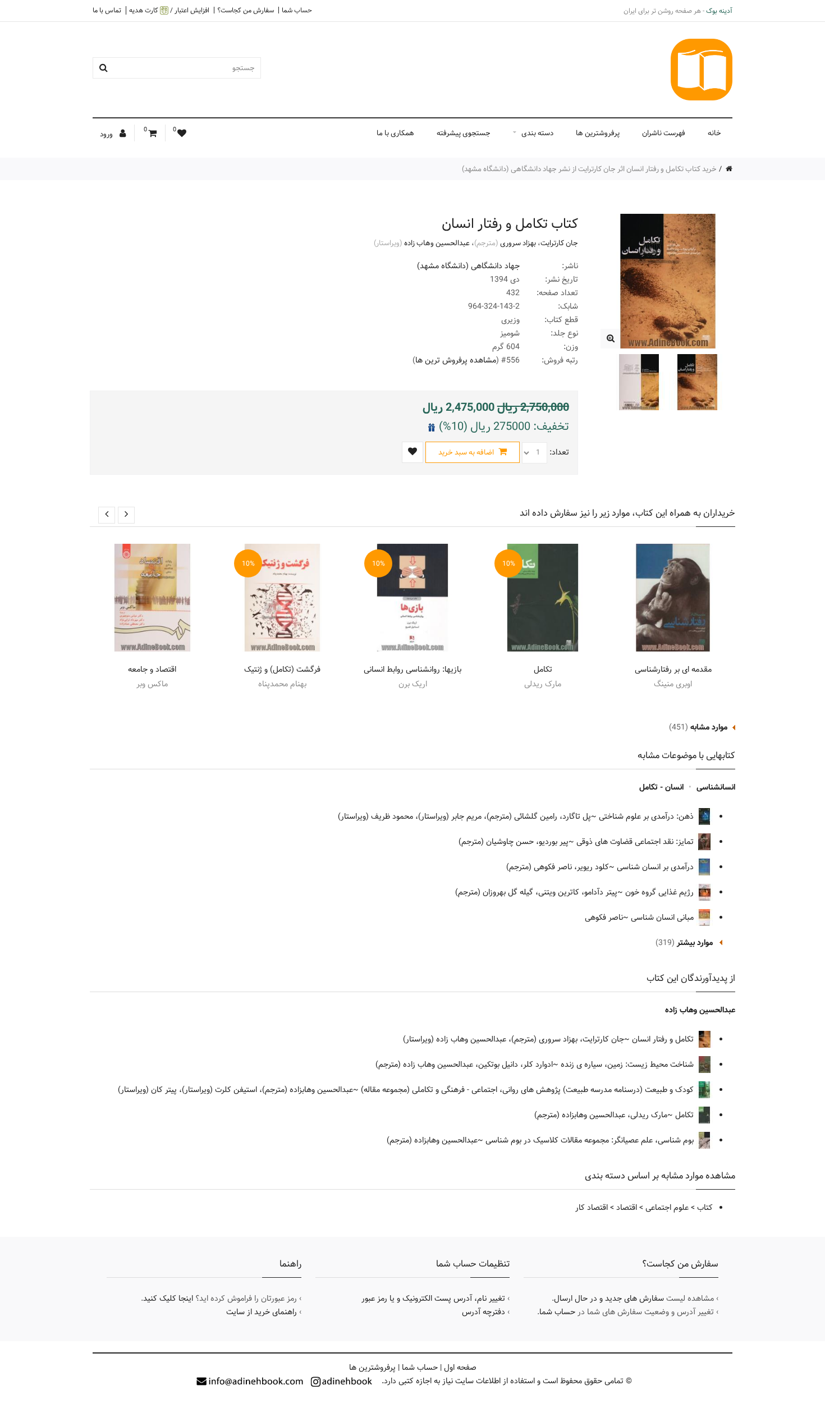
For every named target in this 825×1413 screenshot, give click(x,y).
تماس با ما (107, 10)
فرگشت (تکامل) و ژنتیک (282, 669)
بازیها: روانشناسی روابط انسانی (412, 669)
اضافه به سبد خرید (467, 452)
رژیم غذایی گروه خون (660, 892)
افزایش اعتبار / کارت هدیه (169, 10)
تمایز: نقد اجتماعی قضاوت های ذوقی (636, 841)
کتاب (705, 1207)
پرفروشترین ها (598, 133)
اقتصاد (626, 1207)
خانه (714, 133)
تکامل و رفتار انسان (664, 1039)
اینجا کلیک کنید (168, 1298)
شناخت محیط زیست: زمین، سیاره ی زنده (628, 1064)
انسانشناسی (715, 787)
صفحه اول (460, 1367)
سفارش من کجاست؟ (245, 10)
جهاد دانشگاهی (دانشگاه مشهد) (468, 266)
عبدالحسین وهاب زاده (437, 243)
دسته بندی (537, 133)
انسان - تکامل (661, 787)
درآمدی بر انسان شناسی (656, 867)
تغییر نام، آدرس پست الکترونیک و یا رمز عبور (433, 1298)
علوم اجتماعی (667, 1207)
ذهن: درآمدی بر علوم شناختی (647, 816)
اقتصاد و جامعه (152, 669)
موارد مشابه (708, 727)
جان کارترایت (559, 243)
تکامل (543, 669)
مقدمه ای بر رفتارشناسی (673, 669)
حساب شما (297, 10)
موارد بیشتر (695, 942)
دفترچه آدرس (483, 1312)
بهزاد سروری (518, 243)
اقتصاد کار (591, 1207)
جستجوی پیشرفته (464, 133)
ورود (107, 134)
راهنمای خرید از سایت (261, 1312)
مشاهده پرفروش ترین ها (455, 360)
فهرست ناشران (663, 133)
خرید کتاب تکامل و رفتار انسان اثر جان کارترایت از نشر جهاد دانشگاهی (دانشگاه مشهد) (589, 169)
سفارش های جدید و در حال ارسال (609, 1298)
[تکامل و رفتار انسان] (610, 338)
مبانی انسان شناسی (663, 917)
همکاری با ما (395, 133)
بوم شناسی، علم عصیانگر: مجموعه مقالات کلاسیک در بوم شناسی (590, 1140)
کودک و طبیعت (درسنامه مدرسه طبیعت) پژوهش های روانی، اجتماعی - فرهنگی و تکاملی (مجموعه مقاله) (528, 1090)
